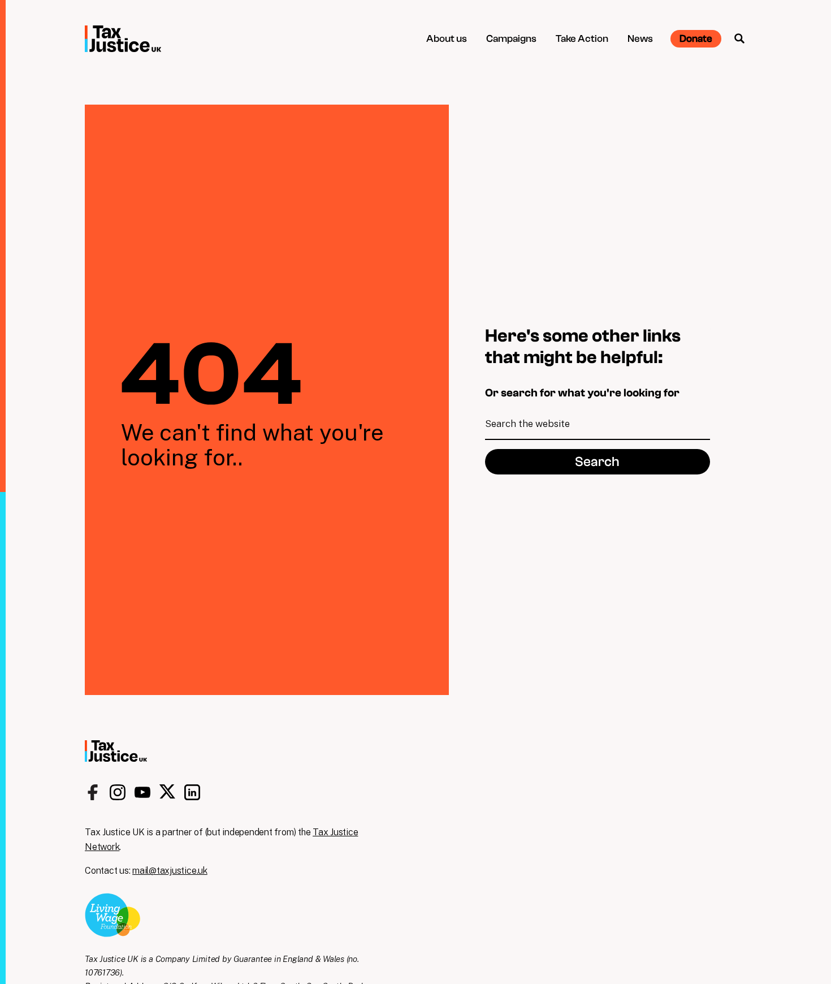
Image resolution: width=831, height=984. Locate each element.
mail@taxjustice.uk (169, 870)
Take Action (582, 39)
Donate (695, 39)
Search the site (739, 38)
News (640, 39)
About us (446, 39)
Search (597, 461)
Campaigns (511, 39)
